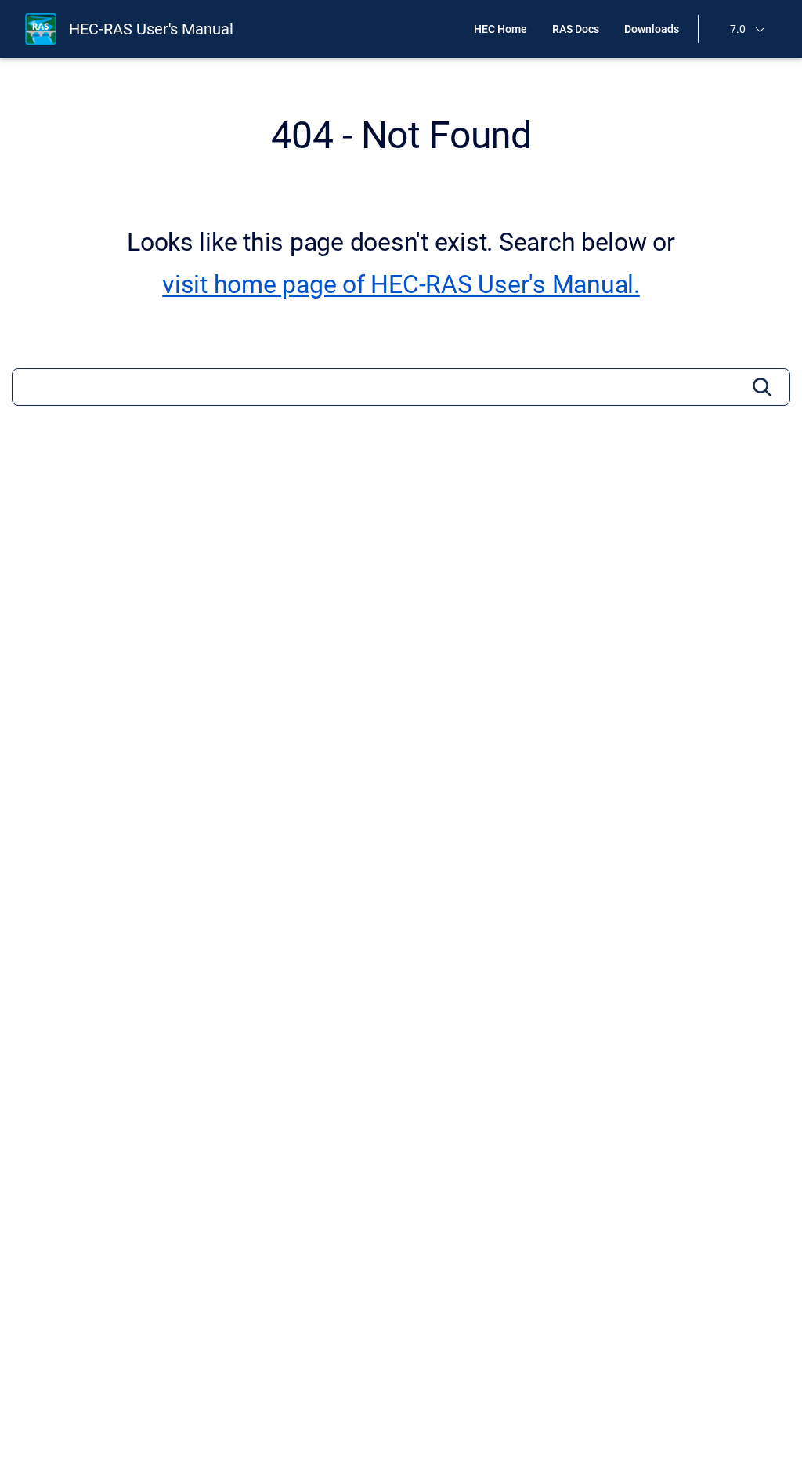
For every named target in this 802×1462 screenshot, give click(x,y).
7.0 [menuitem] (738, 29)
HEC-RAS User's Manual (151, 29)
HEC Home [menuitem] (500, 29)
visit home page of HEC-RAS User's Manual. (401, 284)
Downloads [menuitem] (651, 29)
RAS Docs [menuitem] (575, 29)
